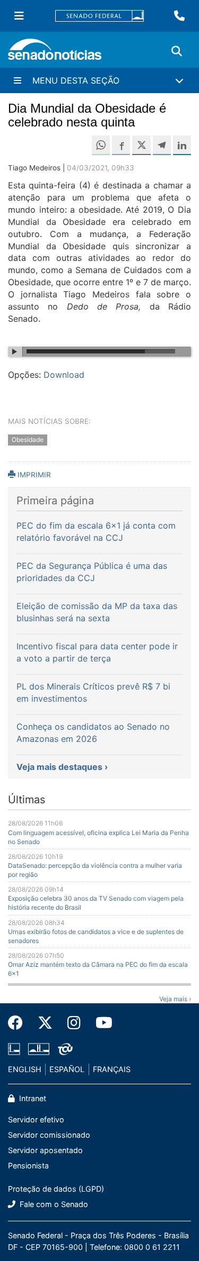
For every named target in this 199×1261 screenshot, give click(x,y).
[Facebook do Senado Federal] (19, 1023)
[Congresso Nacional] (39, 1048)
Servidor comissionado (49, 1134)
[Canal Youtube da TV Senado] (100, 1023)
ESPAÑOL (66, 1069)
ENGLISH (24, 1069)
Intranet (31, 1098)
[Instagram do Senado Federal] (74, 1023)
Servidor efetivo (36, 1119)
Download (64, 374)
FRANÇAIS (112, 1069)
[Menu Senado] (19, 16)
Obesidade (28, 440)
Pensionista (28, 1165)
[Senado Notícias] (54, 53)
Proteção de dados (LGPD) (56, 1188)
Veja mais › (175, 999)
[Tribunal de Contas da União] (65, 1048)
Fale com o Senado (53, 1204)
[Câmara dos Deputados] (14, 1048)
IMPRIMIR (33, 474)
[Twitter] (45, 1023)
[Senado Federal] (99, 16)
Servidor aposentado (45, 1150)
